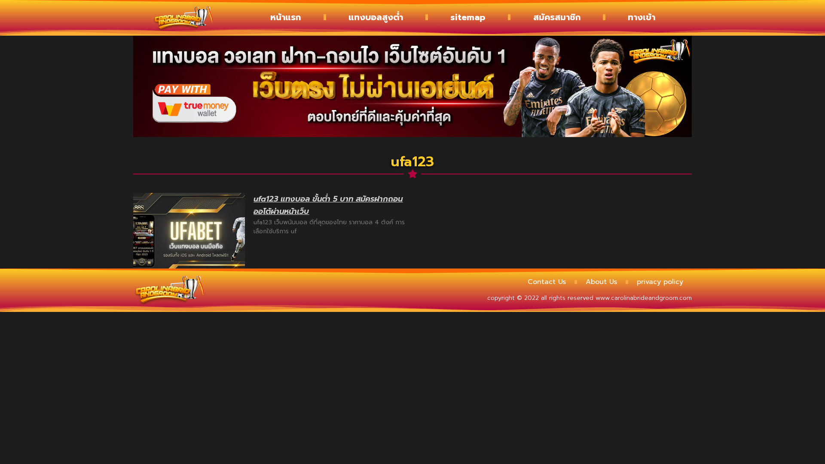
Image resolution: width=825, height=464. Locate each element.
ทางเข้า (641, 17)
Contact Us (547, 282)
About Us (601, 282)
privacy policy (660, 282)
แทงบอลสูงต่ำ (375, 17)
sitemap (468, 17)
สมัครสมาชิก (557, 17)
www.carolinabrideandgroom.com (644, 297)
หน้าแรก (285, 17)
